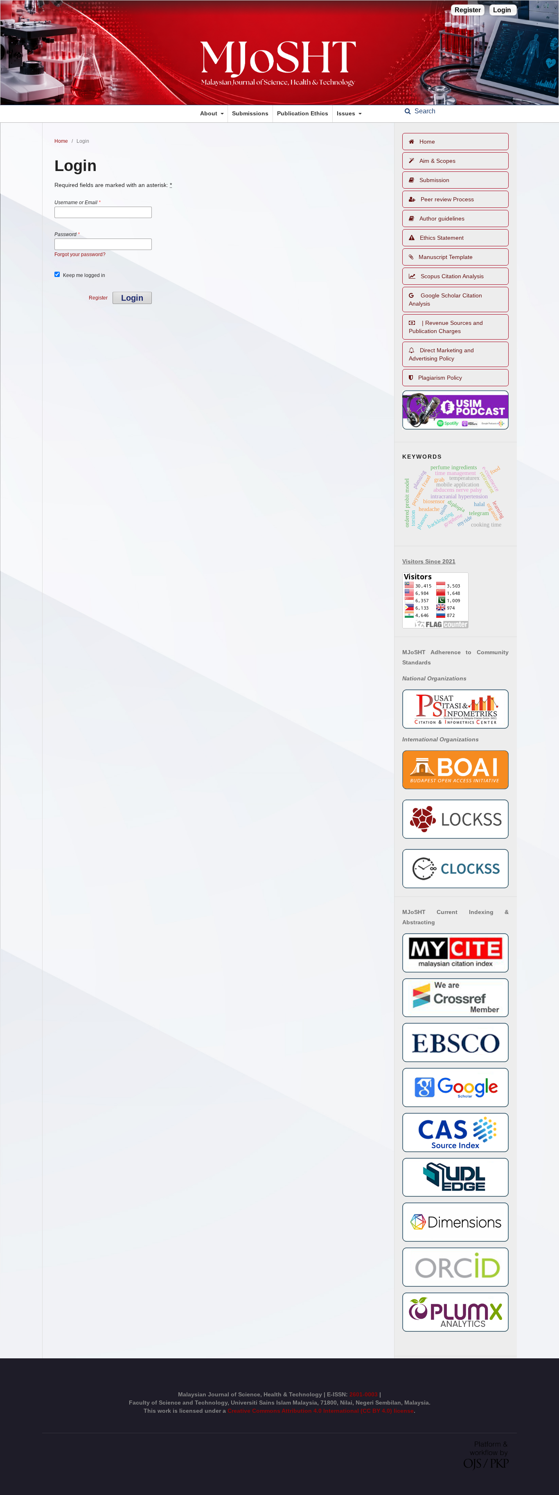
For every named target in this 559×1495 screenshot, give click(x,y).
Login (502, 10)
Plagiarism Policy (440, 377)
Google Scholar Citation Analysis (445, 299)
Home (61, 141)
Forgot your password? (80, 254)
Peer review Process (447, 199)
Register (468, 10)
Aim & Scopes (437, 161)
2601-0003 (364, 1394)
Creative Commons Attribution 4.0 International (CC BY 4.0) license (321, 1410)
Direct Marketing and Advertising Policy (441, 354)
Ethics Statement (442, 237)
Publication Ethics (302, 113)
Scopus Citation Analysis (452, 276)
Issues (347, 113)
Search (424, 111)
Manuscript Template (446, 257)
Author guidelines (441, 218)
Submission (434, 180)
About (209, 113)
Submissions (250, 113)
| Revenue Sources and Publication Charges (446, 327)
